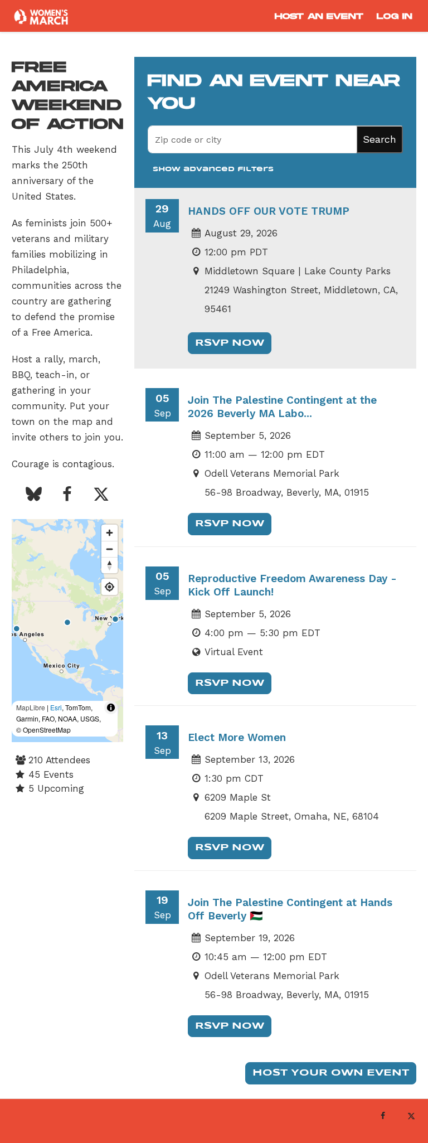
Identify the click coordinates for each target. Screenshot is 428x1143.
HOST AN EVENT (319, 16)
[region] (67, 630)
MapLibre (30, 707)
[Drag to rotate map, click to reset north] (109, 565)
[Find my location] (109, 587)
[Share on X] (101, 495)
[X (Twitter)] (411, 1115)
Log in (394, 16)
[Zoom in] (109, 533)
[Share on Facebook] (67, 495)
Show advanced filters (213, 169)
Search (379, 139)
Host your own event (330, 1073)
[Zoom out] (109, 549)
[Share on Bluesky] (33, 495)
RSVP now (229, 343)
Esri (56, 707)
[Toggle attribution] (111, 707)
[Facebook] (382, 1115)
